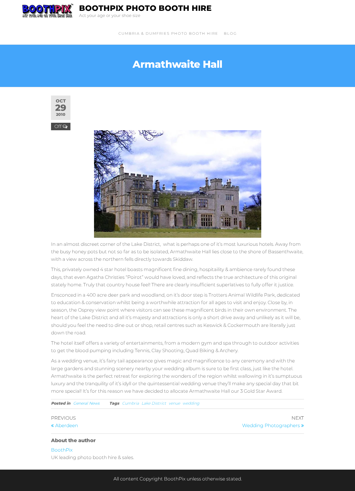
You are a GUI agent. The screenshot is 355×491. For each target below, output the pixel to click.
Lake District (153, 403)
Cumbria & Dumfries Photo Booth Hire (168, 33)
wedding (190, 403)
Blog (230, 33)
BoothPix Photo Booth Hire (145, 8)
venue (174, 403)
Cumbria (130, 403)
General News (86, 403)
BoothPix (62, 450)
